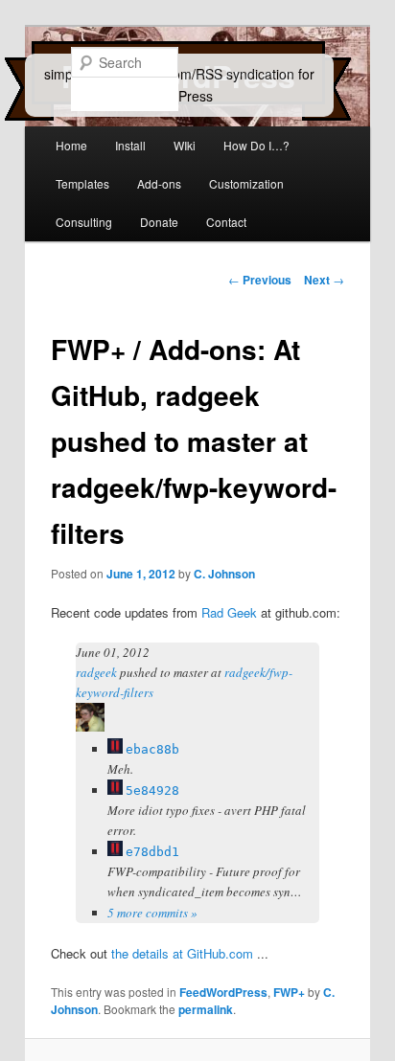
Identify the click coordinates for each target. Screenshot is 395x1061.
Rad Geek (229, 612)
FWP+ (289, 992)
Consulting (84, 222)
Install (130, 145)
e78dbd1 (152, 852)
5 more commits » (152, 912)
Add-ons (159, 183)
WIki (185, 145)
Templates (82, 183)
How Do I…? (256, 145)
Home (71, 145)
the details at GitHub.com (182, 953)
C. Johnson (224, 573)
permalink (205, 1009)
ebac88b (152, 749)
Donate (159, 222)
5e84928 (152, 790)
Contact (226, 222)
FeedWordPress (223, 992)
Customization (246, 183)
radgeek (96, 672)
